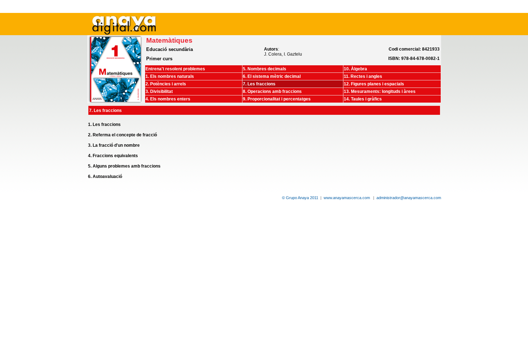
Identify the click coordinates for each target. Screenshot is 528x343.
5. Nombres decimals (264, 68)
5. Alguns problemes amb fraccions (124, 166)
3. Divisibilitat (159, 91)
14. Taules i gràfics (363, 99)
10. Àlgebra (355, 68)
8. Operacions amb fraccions (272, 91)
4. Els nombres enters (167, 99)
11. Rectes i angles (363, 76)
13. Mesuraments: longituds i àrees (380, 91)
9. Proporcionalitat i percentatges (277, 99)
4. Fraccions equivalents (113, 155)
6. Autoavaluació (105, 176)
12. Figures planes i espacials (374, 83)
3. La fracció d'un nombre (114, 145)
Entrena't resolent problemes (175, 68)
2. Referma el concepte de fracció (122, 134)
